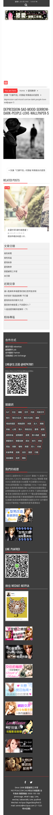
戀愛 (43, 435)
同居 (32, 412)
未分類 (7, 188)
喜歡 (37, 418)
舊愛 (30, 452)
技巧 (33, 441)
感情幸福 (9, 435)
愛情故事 (8, 262)
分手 (26, 412)
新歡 (14, 446)
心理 (14, 429)
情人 (20, 429)
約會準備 (9, 452)
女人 (35, 423)
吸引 (8, 418)
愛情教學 (8, 267)
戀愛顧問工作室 (10, 271)
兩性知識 (8, 258)
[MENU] (6, 83)
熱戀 (26, 446)
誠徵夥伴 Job (10, 349)
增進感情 (21, 423)
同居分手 (40, 412)
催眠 (20, 412)
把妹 (40, 441)
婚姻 (41, 423)
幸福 (8, 429)
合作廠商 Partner (12, 352)
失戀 (29, 423)
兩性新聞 (8, 253)
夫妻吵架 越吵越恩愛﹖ (18, 229)
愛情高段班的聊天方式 (13, 300)
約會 (39, 446)
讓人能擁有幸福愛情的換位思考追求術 (20, 291)
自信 (24, 452)
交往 (13, 412)
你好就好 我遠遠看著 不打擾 (16, 295)
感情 (42, 429)
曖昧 (20, 446)
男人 (33, 446)
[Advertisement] (26, 51)
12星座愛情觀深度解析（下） (16, 309)
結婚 (17, 452)
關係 (24, 458)
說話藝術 (9, 458)
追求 (17, 458)
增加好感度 (10, 423)
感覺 (27, 435)
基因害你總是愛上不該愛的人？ (17, 304)
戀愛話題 (19, 441)
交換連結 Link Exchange (15, 355)
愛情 (36, 429)
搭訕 (8, 446)
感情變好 (19, 435)
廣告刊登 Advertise (13, 346)
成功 (27, 441)
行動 (36, 452)
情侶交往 (28, 429)
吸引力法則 (28, 418)
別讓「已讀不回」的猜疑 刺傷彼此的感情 (27, 170)
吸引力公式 (16, 418)
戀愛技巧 (9, 441)
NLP (7, 412)
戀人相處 (35, 435)
